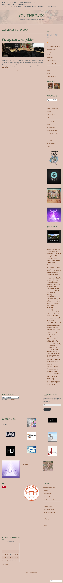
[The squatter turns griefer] (23, 57)
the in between (50, 57)
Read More (5, 68)
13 (7, 554)
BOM (55, 276)
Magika (50, 327)
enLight (57, 288)
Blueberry (52, 276)
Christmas (55, 280)
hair (56, 304)
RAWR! (48, 339)
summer (49, 352)
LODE (58, 325)
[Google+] (47, 37)
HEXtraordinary (56, 310)
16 (15, 554)
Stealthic (55, 348)
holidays (53, 312)
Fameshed (53, 293)
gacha (52, 300)
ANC (55, 256)
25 (2, 560)
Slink (59, 346)
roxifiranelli (15, 71)
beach (56, 268)
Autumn (58, 260)
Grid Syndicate (50, 118)
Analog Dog (50, 256)
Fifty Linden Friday (51, 298)
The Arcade (50, 357)
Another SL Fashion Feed (52, 108)
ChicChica (49, 280)
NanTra (51, 331)
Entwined (49, 291)
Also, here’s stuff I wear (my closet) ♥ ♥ (22, 3)
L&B (55, 318)
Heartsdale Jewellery (50, 309)
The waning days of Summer (53, 64)
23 (15, 557)
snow (48, 348)
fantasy (49, 295)
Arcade (48, 260)
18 (2, 557)
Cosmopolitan (49, 284)
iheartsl (48, 124)
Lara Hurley (50, 320)
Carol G (54, 278)
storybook (49, 350)
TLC (52, 366)
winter (49, 381)
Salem (55, 339)
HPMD (57, 312)
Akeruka (54, 254)
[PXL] (57, 383)
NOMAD (53, 333)
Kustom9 (51, 318)
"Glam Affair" (55, 249)
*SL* (59, 249)
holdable (49, 312)
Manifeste (55, 327)
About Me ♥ (5, 3)
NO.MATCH (49, 333)
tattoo (58, 355)
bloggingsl (49, 111)
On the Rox (31, 15)
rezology (51, 338)
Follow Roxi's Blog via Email (50, 395)
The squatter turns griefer (18, 40)
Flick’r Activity (52, 43)
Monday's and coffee (51, 76)
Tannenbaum (49, 355)
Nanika (48, 331)
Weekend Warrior (51, 50)
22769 (48, 254)
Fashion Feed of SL (51, 115)
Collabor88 (54, 282)
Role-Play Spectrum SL (52, 130)
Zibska (53, 381)
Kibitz (48, 318)
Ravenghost (56, 337)
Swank (48, 353)
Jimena (48, 70)
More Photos (50, 91)
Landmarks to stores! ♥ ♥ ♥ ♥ (47, 7)
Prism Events (50, 337)
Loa (56, 325)
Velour (53, 369)
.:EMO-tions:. (49, 251)
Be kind (48, 73)
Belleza (53, 270)
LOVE (48, 327)
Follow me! (47, 409)
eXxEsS (48, 293)
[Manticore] (49, 383)
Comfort (49, 67)
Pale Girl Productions (52, 334)
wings (56, 379)
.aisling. (54, 251)
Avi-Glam (50, 262)
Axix (54, 263)
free (59, 298)
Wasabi (52, 374)
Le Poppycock (57, 323)
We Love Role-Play (52, 377)
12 (5, 554)
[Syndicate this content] (47, 43)
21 (10, 557)
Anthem (48, 258)
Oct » (6, 564)
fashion (52, 297)
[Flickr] (51, 37)
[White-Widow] (51, 385)
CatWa (58, 278)
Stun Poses (54, 350)
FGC (57, 297)
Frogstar (48, 300)
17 (17, 554)
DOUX (52, 286)
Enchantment (51, 288)
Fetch (55, 296)
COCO (48, 282)
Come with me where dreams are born (53, 53)
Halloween (52, 306)
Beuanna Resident (54, 272)
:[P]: (51, 254)
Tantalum (54, 355)
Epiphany (53, 291)
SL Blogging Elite (50, 140)
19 (5, 557)
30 (15, 560)
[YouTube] (56, 35)
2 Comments (23, 71)
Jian (55, 314)
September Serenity (51, 61)
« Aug (3, 564)
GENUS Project (50, 302)
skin (51, 346)
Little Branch (51, 325)
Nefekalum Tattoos (57, 331)
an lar (58, 256)
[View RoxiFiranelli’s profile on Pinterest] (53, 35)
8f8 (57, 251)
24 (17, 557)
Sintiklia (48, 346)
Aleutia (58, 254)
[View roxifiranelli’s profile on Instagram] (50, 35)
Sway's (51, 354)
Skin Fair (55, 346)
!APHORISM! (49, 249)
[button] (50, 237)
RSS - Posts (25, 464)
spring (51, 348)
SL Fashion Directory (51, 143)
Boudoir (49, 278)
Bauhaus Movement (51, 266)
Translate (12, 399)
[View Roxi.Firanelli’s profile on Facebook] (47, 35)
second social (50, 137)
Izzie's (52, 314)
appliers (57, 258)
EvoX (57, 290)
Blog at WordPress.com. (31, 572)
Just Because (54, 316)
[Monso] (54, 383)
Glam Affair (56, 302)
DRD (55, 286)
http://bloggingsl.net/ (52, 121)
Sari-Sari (58, 338)
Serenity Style (50, 344)
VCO (51, 369)
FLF (57, 298)
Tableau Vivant (57, 353)
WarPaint (49, 374)
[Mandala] (57, 381)
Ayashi (57, 262)
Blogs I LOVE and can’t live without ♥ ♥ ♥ (14, 5)
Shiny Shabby (57, 344)
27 (7, 560)
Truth (56, 367)
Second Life (52, 341)
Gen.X (56, 300)
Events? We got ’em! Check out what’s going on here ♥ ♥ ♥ (19, 7)
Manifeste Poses (51, 329)
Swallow (55, 352)
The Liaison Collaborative (53, 361)
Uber (48, 369)
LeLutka (50, 322)
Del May (55, 284)
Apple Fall (52, 258)
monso (58, 329)
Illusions (48, 314)
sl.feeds (48, 146)
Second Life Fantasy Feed (52, 134)
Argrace (53, 260)
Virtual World (54, 371)
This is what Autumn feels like (53, 46)
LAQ (58, 318)
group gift (52, 304)
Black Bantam (51, 274)
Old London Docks (51, 127)
